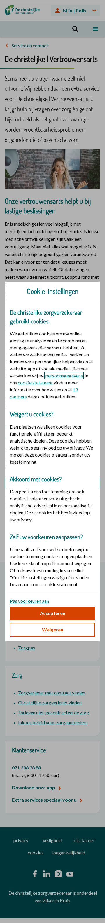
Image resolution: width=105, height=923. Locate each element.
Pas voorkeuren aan (29, 601)
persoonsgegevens (64, 375)
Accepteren (52, 613)
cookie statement (35, 382)
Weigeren (52, 629)
